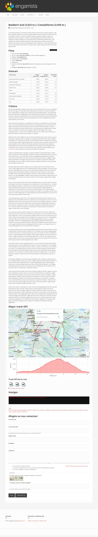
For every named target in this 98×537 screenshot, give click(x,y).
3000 (9, 410)
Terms (88, 356)
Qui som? (15, 15)
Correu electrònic (13, 427)
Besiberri (29, 410)
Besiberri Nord (12, 149)
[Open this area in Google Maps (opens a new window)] (11, 356)
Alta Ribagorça (23, 410)
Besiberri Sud (35, 410)
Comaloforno (48, 410)
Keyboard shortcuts (69, 356)
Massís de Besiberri (63, 410)
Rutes (22, 15)
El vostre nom (12, 419)
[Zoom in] (87, 350)
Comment (11, 450)
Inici (8, 15)
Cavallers (42, 410)
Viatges (40, 15)
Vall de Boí (24, 412)
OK (58, 317)
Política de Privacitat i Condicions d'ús (37, 521)
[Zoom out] (87, 354)
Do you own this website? (42, 317)
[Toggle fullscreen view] (87, 311)
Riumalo (19, 412)
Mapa (47, 15)
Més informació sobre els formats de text (76, 466)
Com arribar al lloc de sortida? (17, 388)
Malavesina (55, 410)
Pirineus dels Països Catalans (76, 410)
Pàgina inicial (12, 436)
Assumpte (11, 443)
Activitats (30, 14)
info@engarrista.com (20, 521)
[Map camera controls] (87, 343)
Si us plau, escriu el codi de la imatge (20, 483)
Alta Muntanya (15, 410)
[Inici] (21, 6)
